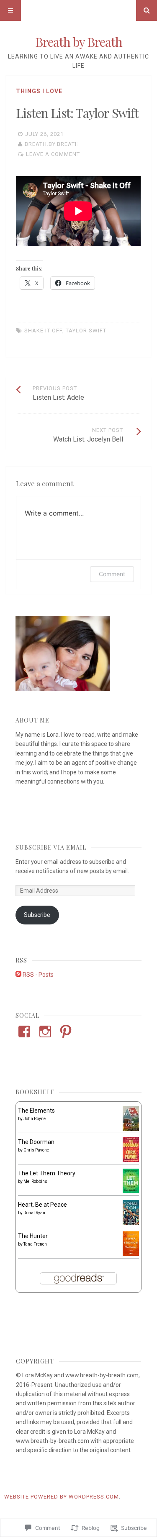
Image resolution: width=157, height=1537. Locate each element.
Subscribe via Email (50, 847)
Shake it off (43, 330)
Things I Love (39, 91)
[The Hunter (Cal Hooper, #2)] (131, 1254)
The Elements (36, 1110)
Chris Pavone (36, 1150)
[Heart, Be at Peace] (131, 1223)
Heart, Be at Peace (42, 1204)
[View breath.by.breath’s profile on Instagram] (45, 1031)
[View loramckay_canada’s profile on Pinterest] (65, 1031)
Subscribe (37, 914)
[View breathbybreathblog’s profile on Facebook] (24, 1031)
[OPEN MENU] (10, 10)
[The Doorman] (131, 1160)
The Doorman (36, 1142)
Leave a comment (53, 154)
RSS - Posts (38, 974)
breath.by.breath (52, 144)
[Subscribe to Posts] (18, 974)
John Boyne (34, 1118)
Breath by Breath (78, 41)
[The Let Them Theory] (131, 1191)
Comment (112, 573)
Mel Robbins (35, 1181)
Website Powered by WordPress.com (61, 1497)
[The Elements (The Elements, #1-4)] (131, 1129)
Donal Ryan (34, 1212)
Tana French (35, 1244)
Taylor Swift (86, 330)
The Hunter (33, 1236)
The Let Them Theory (46, 1173)
